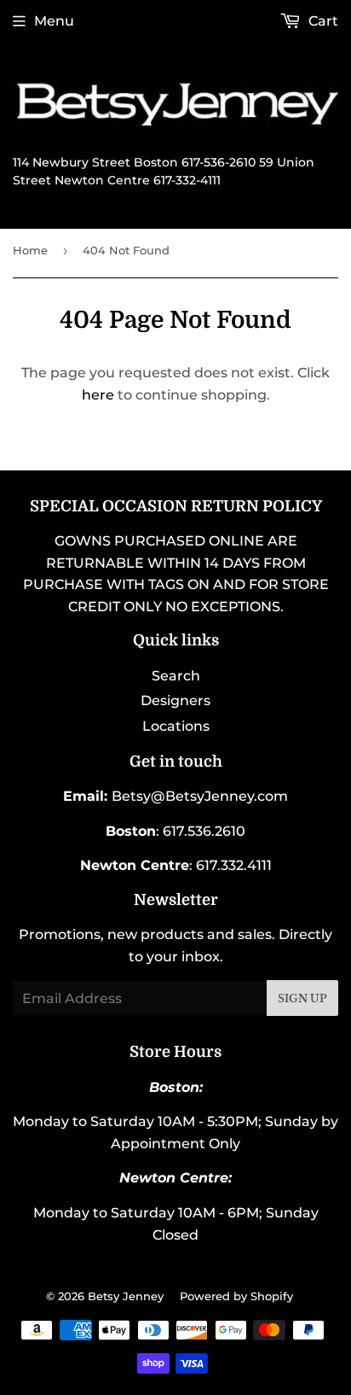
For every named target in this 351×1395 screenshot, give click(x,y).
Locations (176, 726)
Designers (175, 700)
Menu (54, 21)
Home (30, 250)
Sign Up (302, 998)
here (98, 395)
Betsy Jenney (126, 1296)
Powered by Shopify (236, 1296)
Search (176, 676)
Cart (321, 21)
